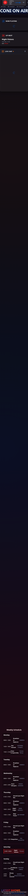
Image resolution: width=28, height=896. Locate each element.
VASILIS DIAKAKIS (20, 784)
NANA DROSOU (20, 809)
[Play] (5, 2)
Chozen (22, 851)
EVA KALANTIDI (21, 839)
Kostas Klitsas (21, 752)
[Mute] (23, 2)
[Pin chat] (25, 51)
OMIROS (22, 740)
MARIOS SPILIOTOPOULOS (19, 875)
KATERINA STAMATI (20, 746)
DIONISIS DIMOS (21, 868)
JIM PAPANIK (20, 815)
